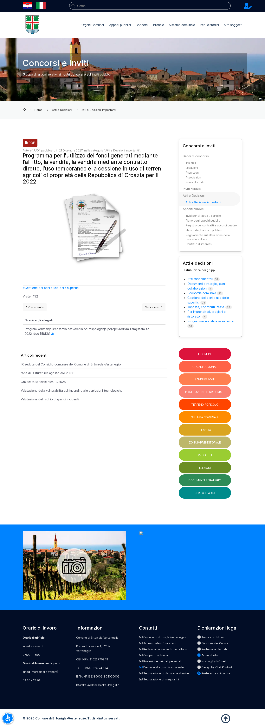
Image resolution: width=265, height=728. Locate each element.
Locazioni (192, 167)
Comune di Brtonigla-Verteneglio (164, 637)
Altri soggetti (233, 25)
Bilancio (158, 25)
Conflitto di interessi (199, 244)
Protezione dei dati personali (162, 661)
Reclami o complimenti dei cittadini (165, 649)
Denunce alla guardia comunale (163, 667)
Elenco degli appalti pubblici (204, 230)
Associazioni (194, 177)
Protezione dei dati (214, 649)
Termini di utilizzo (213, 637)
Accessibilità (210, 655)
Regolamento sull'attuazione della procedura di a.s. (208, 237)
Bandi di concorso (196, 156)
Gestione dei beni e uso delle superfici (52, 288)
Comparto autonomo (156, 655)
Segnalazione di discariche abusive (166, 673)
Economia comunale (201, 293)
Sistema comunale (182, 25)
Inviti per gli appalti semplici (203, 215)
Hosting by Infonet (214, 661)
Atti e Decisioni (193, 195)
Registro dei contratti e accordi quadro (211, 225)
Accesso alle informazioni (159, 643)
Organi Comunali (92, 25)
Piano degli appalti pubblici (203, 220)
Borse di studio (195, 182)
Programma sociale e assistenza (210, 321)
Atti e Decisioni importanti (122, 150)
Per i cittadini (209, 25)
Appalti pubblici (120, 25)
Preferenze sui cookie (216, 673)
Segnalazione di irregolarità (161, 679)
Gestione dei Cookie (215, 643)
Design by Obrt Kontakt (217, 667)
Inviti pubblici (192, 189)
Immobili (191, 162)
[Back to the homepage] (32, 25)
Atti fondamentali (200, 279)
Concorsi (142, 25)
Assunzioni (192, 172)
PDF (31, 143)
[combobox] (150, 6)
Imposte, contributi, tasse (205, 307)
